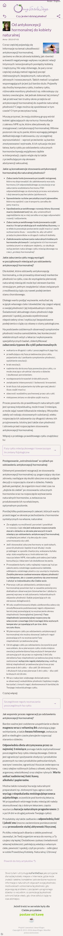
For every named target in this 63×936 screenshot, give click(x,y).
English (57, 1)
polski (49, 1)
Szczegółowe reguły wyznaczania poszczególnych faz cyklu (22, 703)
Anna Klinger (39, 927)
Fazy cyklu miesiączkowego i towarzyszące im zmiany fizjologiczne (27, 450)
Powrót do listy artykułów (18, 860)
